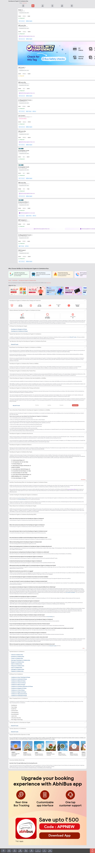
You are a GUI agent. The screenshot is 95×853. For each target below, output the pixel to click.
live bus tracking (21, 499)
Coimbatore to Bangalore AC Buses (18, 688)
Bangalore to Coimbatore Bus (17, 662)
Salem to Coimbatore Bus (16, 663)
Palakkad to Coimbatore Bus (17, 671)
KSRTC (36, 752)
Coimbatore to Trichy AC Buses (18, 690)
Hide (83, 648)
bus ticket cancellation (70, 592)
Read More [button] (49, 282)
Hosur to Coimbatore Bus (16, 667)
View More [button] (83, 479)
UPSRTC (84, 752)
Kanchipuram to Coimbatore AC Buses (19, 331)
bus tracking (50, 616)
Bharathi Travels (73, 337)
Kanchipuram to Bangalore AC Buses (19, 329)
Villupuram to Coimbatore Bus (17, 665)
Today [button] (20, 3)
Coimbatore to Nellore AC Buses (18, 684)
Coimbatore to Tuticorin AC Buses (18, 682)
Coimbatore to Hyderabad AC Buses (19, 679)
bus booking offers (72, 489)
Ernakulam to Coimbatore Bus (17, 656)
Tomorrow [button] (24, 3)
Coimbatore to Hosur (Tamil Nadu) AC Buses (20, 677)
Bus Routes (15, 280)
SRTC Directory (49, 739)
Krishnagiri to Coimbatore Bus (17, 669)
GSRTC (60, 752)
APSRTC (13, 752)
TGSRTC (25, 752)
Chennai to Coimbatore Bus (17, 654)
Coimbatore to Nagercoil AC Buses (18, 691)
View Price (75, 405)
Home (9, 280)
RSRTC (71, 752)
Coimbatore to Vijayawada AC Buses (19, 693)
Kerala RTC (49, 752)
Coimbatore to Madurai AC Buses (18, 680)
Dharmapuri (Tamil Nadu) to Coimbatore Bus (20, 660)
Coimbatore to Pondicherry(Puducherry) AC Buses (22, 686)
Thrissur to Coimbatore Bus (17, 658)
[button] (23, 5)
